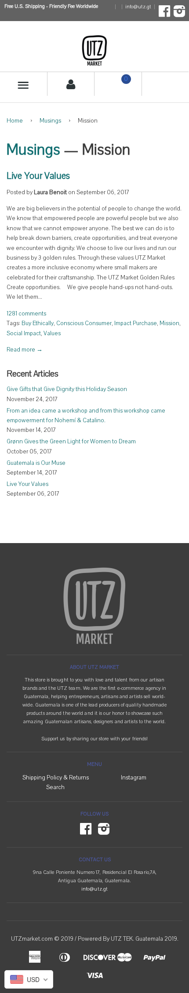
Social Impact (24, 333)
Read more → (25, 350)
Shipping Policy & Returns (55, 778)
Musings (50, 121)
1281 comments (26, 314)
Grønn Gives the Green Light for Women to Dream (71, 442)
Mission (169, 323)
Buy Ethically (38, 323)
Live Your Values (38, 176)
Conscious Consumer (84, 323)
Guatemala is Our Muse (36, 463)
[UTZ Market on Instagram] (179, 14)
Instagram (133, 778)
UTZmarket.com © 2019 (42, 939)
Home (15, 121)
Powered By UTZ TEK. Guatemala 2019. (128, 939)
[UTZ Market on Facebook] (164, 14)
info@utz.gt (138, 7)
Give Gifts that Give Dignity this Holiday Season (67, 389)
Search (55, 787)
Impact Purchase (135, 323)
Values (52, 333)
